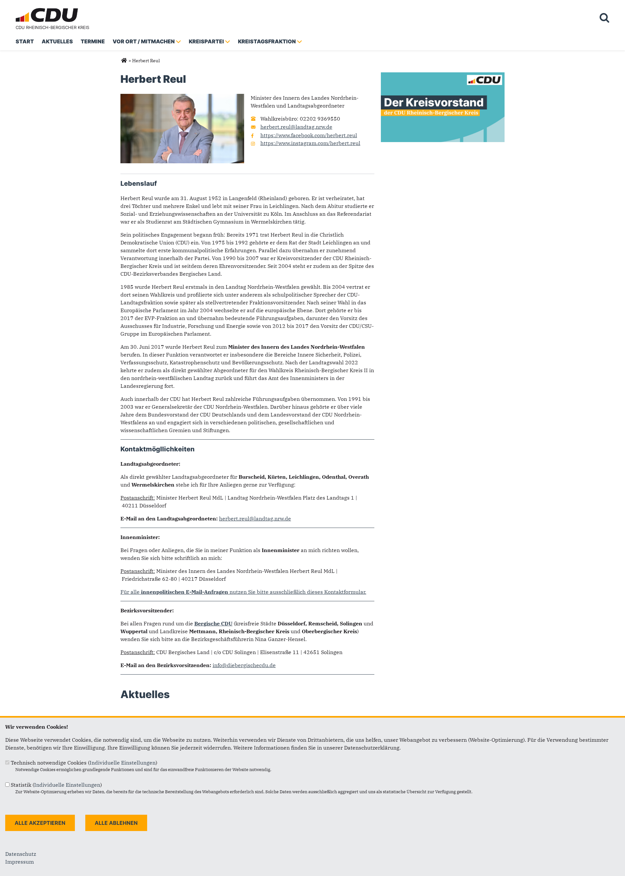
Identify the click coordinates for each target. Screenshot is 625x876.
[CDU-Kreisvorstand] (443, 76)
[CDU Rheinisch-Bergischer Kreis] (123, 61)
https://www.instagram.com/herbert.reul (310, 143)
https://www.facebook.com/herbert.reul (308, 135)
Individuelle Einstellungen (123, 762)
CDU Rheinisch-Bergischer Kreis (52, 27)
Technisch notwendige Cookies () (84, 762)
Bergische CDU (213, 623)
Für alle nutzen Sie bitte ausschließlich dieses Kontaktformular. (243, 592)
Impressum (19, 861)
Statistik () (56, 784)
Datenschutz (20, 854)
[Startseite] (48, 9)
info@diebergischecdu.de (244, 665)
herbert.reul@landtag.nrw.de (296, 127)
